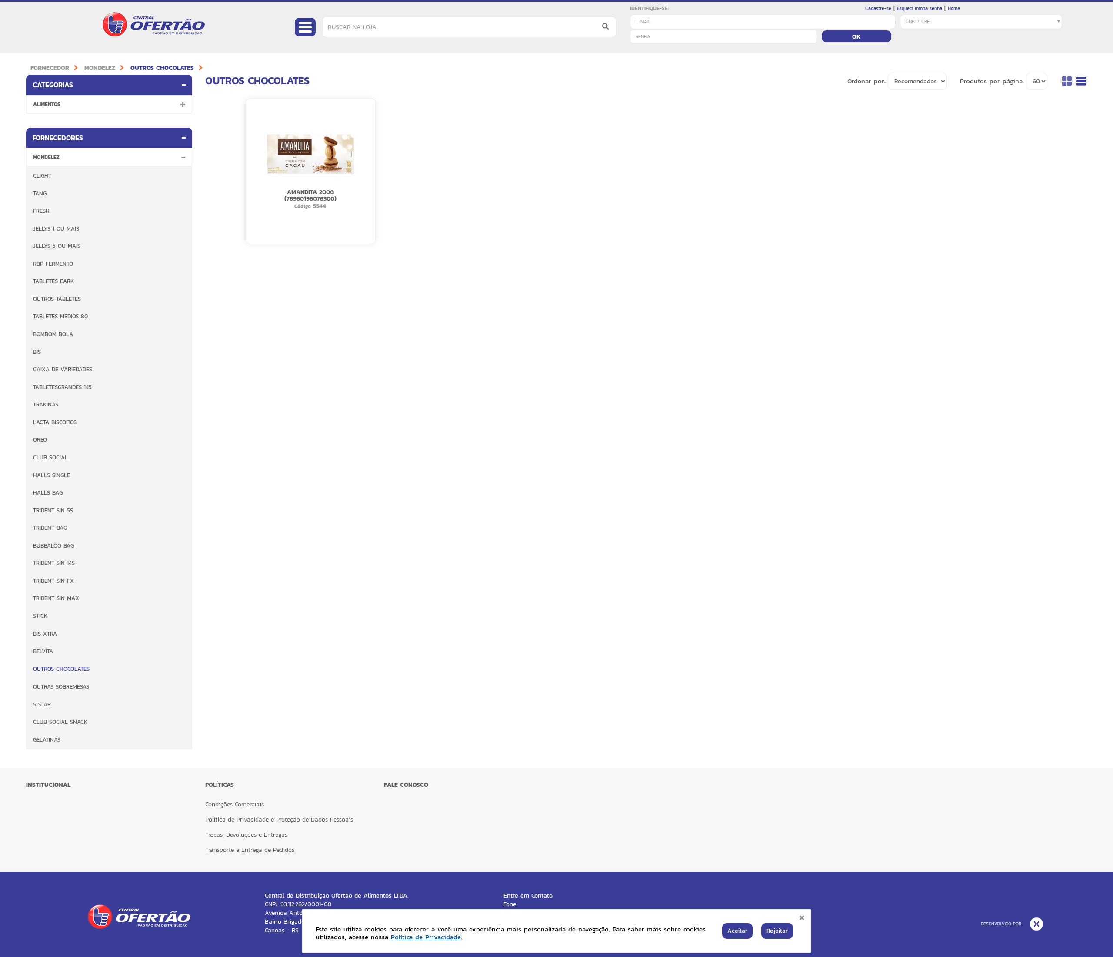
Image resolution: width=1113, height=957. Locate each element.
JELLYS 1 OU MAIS (56, 228)
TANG (40, 193)
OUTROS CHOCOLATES (162, 68)
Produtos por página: (992, 81)
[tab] (109, 85)
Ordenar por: (866, 81)
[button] (183, 104)
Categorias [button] (53, 84)
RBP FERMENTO (53, 264)
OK (856, 36)
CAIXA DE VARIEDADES (62, 369)
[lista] (1081, 81)
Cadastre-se (878, 8)
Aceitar (737, 930)
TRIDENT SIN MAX (56, 598)
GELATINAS (46, 740)
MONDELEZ (99, 68)
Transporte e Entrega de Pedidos (249, 850)
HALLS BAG (48, 492)
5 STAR (42, 704)
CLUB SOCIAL (50, 457)
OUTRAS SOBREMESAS (61, 687)
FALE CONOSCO (406, 784)
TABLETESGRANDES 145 (62, 387)
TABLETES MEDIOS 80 (60, 316)
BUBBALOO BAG (53, 545)
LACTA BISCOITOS (55, 422)
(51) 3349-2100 (539, 904)
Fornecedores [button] (58, 137)
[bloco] (1066, 81)
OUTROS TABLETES (57, 299)
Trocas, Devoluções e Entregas (246, 834)
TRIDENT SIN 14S (54, 563)
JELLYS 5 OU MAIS (56, 246)
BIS (37, 352)
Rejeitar (777, 930)
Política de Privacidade (426, 937)
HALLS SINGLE (51, 475)
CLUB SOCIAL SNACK (60, 722)
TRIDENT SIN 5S (53, 510)
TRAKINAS (45, 404)
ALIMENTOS (46, 104)
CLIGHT (42, 176)
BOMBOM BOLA (53, 334)
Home (954, 8)
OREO (40, 440)
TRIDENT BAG (50, 528)
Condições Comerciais (234, 804)
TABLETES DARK (53, 281)
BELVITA (43, 651)
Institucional (48, 784)
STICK (40, 616)
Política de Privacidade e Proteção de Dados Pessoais (279, 819)
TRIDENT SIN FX (53, 581)
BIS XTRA (45, 634)
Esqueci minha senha (919, 8)
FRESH (41, 211)
